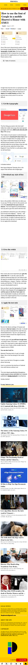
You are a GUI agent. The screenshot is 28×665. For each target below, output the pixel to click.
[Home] (26, 664)
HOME (5, 5)
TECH (11, 5)
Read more (17, 612)
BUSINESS (18, 5)
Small (7, 29)
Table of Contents (10, 61)
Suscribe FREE (22, 660)
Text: (2, 29)
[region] (14, 74)
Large (19, 29)
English (4, 26)
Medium (13, 29)
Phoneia (14, 1)
